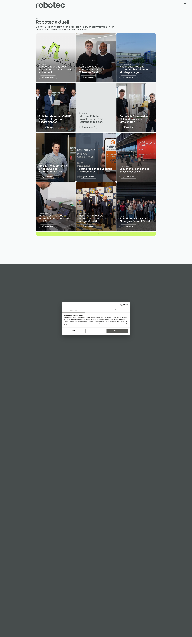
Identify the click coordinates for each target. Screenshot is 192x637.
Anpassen (95, 330)
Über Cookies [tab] (118, 310)
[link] (48, 77)
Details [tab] (96, 310)
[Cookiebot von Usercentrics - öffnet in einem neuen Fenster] (121, 305)
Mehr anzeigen (96, 234)
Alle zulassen (117, 330)
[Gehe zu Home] (50, 5)
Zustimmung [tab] (73, 310)
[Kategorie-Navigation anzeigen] (185, 3)
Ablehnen (74, 330)
